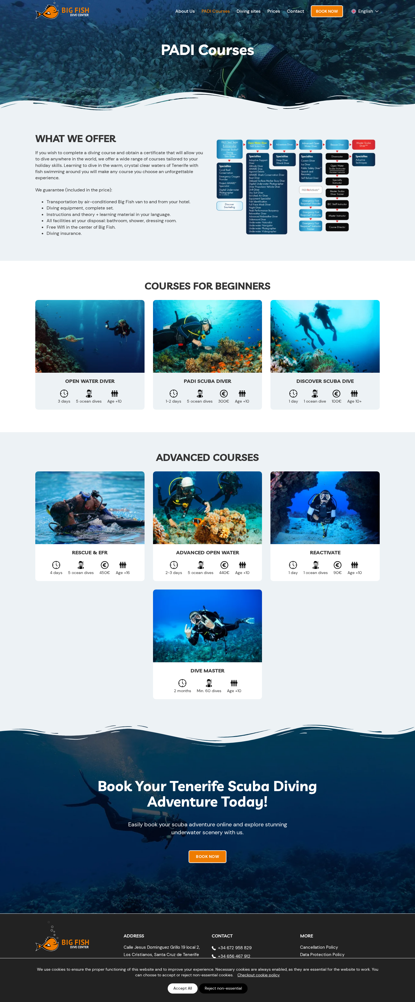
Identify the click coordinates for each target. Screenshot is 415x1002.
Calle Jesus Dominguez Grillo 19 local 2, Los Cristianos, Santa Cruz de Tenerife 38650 (162, 954)
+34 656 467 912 (234, 956)
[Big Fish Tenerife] (62, 940)
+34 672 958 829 (235, 948)
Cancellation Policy (319, 947)
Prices (273, 11)
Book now (207, 856)
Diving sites (249, 11)
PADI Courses (216, 11)
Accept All (182, 988)
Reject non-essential (223, 988)
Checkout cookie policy (258, 974)
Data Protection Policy (322, 954)
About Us (185, 11)
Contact (295, 11)
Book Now (327, 11)
